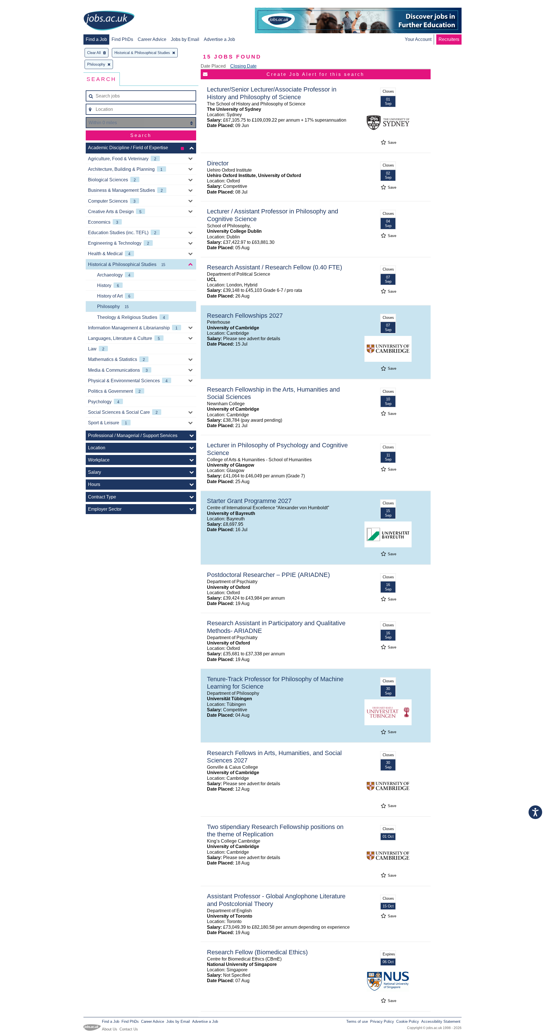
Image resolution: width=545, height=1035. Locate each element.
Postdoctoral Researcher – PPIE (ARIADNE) (268, 574)
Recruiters (449, 39)
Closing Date (243, 66)
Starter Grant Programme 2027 (249, 500)
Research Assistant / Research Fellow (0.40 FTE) (274, 267)
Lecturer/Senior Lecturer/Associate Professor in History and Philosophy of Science (271, 93)
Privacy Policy (382, 1021)
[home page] (109, 21)
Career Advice (152, 39)
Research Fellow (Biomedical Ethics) (257, 952)
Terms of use (357, 1021)
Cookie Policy (407, 1021)
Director (218, 163)
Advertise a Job (219, 39)
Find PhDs (122, 39)
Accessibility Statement (440, 1021)
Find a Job (96, 39)
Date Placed (213, 66)
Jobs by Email (185, 39)
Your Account (418, 39)
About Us (109, 1029)
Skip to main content (22, 5)
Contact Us (129, 1029)
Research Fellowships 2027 (245, 315)
